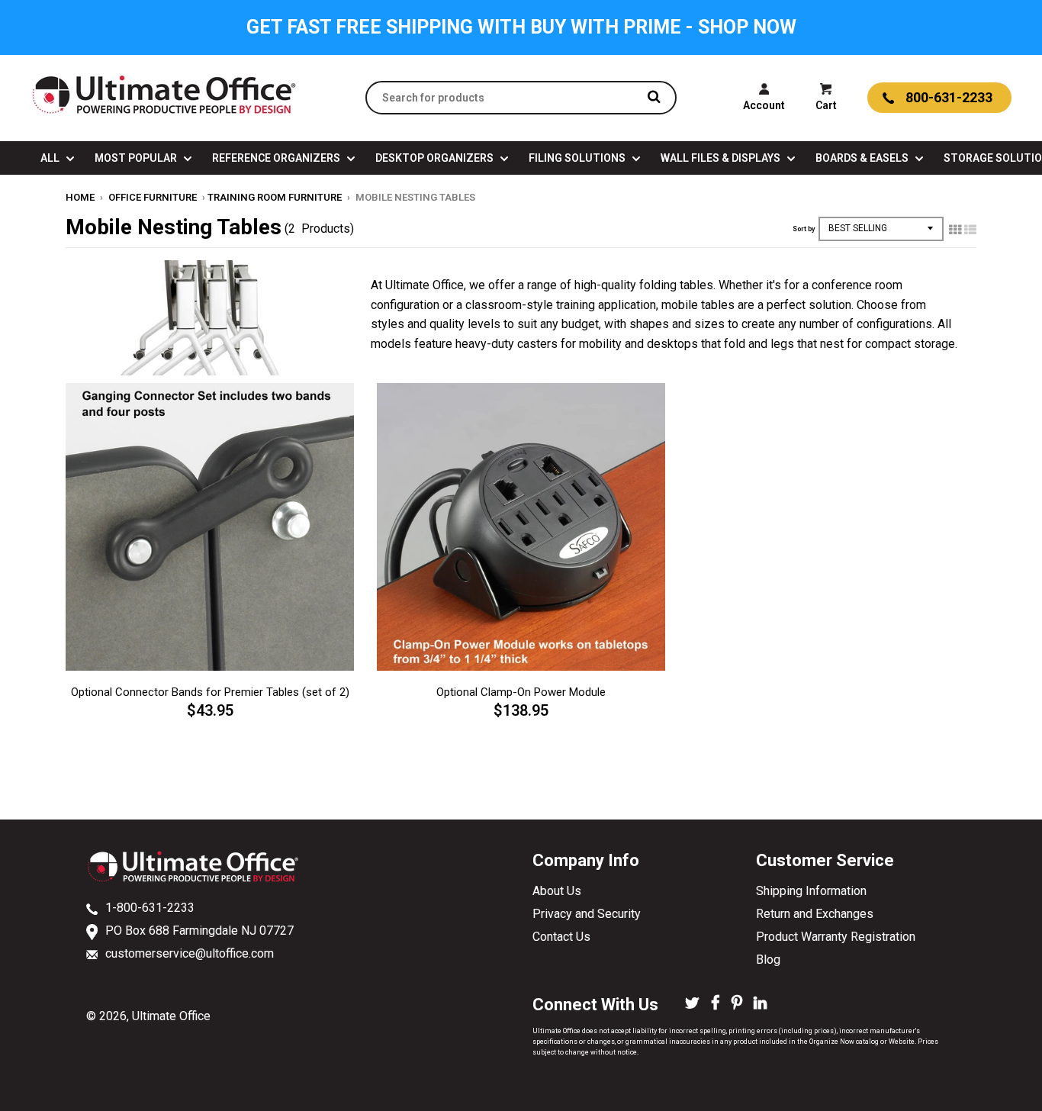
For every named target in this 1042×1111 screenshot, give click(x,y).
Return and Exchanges (814, 914)
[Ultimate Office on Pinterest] (737, 1004)
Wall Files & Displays (722, 158)
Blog (768, 959)
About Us (556, 891)
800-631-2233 (948, 97)
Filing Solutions (578, 158)
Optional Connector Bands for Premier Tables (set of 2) (210, 692)
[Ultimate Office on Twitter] (692, 1004)
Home (80, 197)
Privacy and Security (586, 914)
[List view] (970, 230)
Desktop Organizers (435, 158)
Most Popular (137, 158)
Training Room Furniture (274, 197)
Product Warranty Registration (835, 936)
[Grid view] (955, 230)
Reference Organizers (277, 158)
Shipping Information (811, 891)
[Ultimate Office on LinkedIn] (760, 1004)
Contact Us (561, 936)
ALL (51, 158)
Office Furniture (152, 197)
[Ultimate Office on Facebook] (715, 1004)
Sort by (804, 229)
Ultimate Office (171, 1016)
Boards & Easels (863, 158)
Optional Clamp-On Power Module (521, 692)
